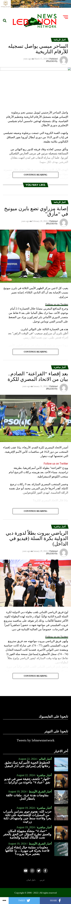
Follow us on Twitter (56, 304)
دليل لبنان (31, 880)
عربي (42, 880)
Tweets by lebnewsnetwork (35, 740)
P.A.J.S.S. (50, 61)
